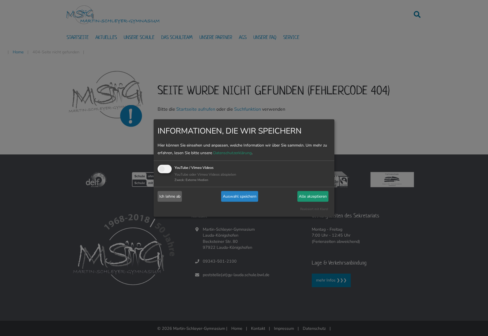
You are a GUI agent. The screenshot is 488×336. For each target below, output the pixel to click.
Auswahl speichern (239, 196)
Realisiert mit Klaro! (314, 209)
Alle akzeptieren (313, 196)
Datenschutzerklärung (232, 152)
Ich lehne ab (169, 196)
